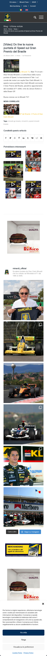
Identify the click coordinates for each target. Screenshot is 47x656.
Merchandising (15, 6)
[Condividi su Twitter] (10, 138)
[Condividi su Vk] (32, 138)
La (20, 71)
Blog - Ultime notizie (13, 26)
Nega (23, 640)
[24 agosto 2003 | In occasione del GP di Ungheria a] (23, 507)
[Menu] (39, 17)
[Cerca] (33, 17)
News (18, 56)
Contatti (33, 6)
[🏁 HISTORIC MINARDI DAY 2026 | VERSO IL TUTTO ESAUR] (23, 341)
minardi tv (25, 121)
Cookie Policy (17, 653)
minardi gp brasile (14, 121)
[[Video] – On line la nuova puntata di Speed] (33, 166)
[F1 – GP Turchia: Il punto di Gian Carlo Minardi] (33, 156)
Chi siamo (13, 2)
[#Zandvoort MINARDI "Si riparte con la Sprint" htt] (23, 300)
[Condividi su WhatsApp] (15, 138)
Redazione (27, 56)
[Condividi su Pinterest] (19, 138)
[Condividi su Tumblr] (28, 138)
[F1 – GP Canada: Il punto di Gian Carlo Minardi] (13, 184)
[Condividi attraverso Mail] (41, 138)
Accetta (23, 632)
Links (25, 6)
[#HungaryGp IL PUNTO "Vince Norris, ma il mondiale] (23, 383)
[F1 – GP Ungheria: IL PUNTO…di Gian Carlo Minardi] (33, 184)
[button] (43, 603)
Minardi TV (26, 71)
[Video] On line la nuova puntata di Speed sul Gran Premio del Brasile (20, 48)
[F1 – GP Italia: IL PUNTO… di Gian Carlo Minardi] (13, 154)
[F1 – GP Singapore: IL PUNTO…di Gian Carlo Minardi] (13, 171)
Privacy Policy (28, 653)
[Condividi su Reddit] (37, 138)
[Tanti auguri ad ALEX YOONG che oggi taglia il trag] (23, 466)
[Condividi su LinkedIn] (23, 138)
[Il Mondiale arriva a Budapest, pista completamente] (23, 424)
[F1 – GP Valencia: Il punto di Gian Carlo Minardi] (13, 193)
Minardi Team (24, 2)
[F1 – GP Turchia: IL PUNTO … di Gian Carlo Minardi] (33, 193)
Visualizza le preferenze (23, 647)
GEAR (34, 2)
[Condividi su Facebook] (6, 138)
